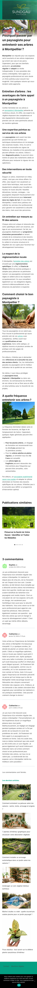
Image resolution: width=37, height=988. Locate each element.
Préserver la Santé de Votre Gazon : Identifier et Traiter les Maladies (17, 535)
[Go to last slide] (5, 525)
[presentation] (18, 517)
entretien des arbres (21, 261)
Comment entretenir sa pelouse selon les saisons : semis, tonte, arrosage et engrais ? (18, 806)
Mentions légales (17, 966)
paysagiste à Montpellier (14, 110)
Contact (6, 966)
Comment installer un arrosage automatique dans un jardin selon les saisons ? (16, 860)
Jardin (4, 32)
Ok (19, 985)
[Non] (35, 981)
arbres (20, 336)
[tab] (14, 544)
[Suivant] (31, 525)
